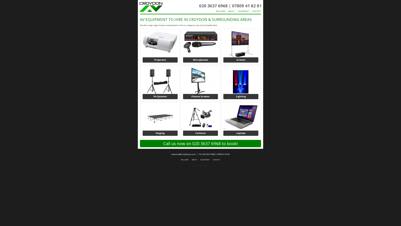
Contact (256, 11)
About (231, 11)
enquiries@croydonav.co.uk (183, 154)
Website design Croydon (200, 165)
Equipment (243, 11)
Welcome (220, 11)
